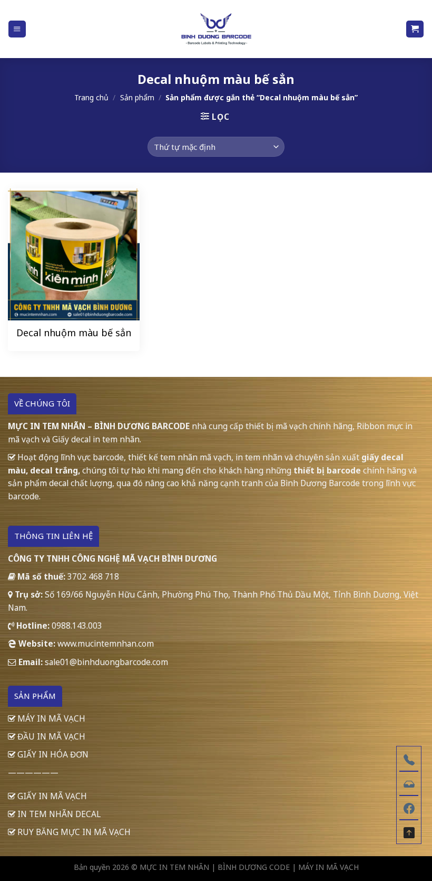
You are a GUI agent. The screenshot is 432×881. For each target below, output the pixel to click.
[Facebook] (409, 807)
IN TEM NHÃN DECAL (58, 814)
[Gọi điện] (409, 758)
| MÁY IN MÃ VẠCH (325, 867)
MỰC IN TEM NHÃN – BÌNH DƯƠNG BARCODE (99, 426)
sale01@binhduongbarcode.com (106, 662)
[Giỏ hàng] (414, 29)
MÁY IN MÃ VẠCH (50, 718)
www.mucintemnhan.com (105, 643)
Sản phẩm (137, 97)
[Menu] (16, 29)
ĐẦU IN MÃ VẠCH (50, 736)
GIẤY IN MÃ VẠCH (51, 796)
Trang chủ (91, 97)
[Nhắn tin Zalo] (409, 783)
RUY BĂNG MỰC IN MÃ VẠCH (73, 832)
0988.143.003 (77, 625)
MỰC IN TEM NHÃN (174, 867)
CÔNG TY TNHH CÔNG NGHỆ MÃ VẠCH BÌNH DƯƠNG (112, 558)
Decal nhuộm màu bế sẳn (73, 333)
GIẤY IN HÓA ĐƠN (52, 754)
